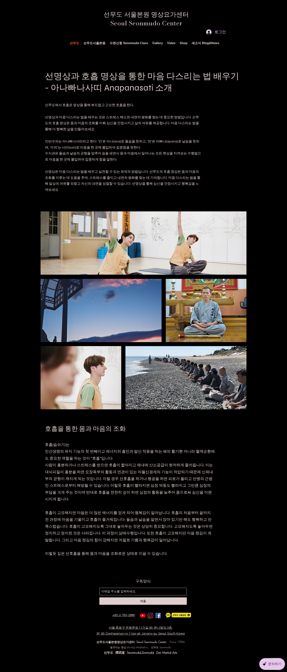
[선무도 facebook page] (158, 615)
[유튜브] (142, 615)
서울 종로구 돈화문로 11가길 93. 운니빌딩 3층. (140, 627)
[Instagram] (150, 615)
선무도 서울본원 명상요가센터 (146, 14)
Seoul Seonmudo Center (146, 23)
